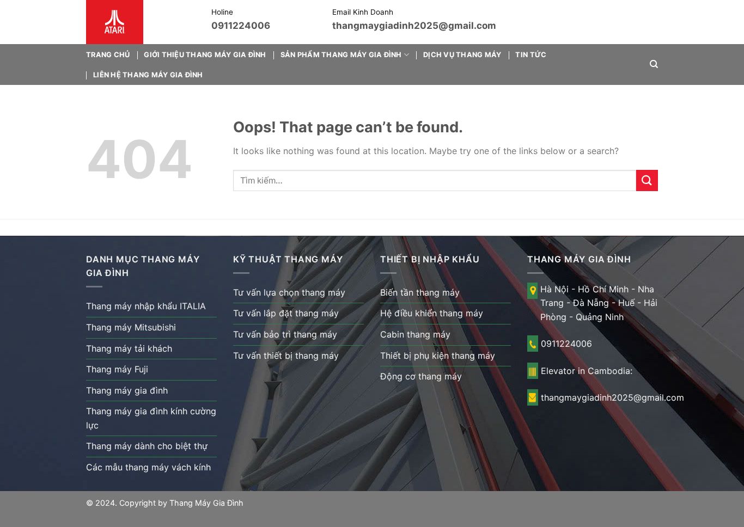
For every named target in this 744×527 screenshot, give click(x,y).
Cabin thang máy (415, 334)
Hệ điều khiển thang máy (431, 313)
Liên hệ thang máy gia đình (148, 75)
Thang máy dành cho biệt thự (147, 445)
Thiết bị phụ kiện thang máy (437, 355)
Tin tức (530, 55)
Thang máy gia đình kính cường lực (151, 418)
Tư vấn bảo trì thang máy (285, 334)
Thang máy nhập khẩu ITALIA (146, 306)
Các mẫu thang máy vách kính (148, 467)
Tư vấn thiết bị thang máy (286, 355)
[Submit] (647, 180)
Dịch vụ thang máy (462, 55)
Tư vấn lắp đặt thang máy (286, 313)
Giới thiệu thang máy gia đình (205, 55)
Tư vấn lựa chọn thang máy (289, 292)
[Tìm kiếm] (654, 64)
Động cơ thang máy (421, 376)
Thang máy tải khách (129, 348)
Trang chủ (108, 55)
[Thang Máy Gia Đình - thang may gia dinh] (140, 22)
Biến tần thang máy (420, 292)
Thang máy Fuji (117, 369)
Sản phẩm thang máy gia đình (341, 55)
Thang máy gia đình (127, 390)
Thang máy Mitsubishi (131, 327)
